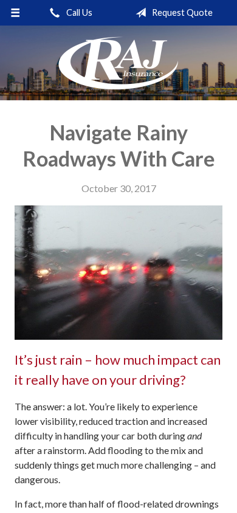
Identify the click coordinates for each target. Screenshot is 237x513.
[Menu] (15, 12)
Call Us (78, 12)
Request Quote (181, 12)
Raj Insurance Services (118, 63)
